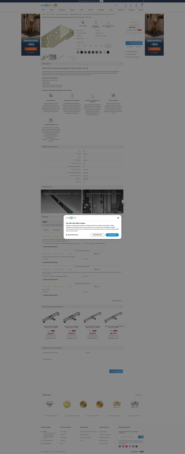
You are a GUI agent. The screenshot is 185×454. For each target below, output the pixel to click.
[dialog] (92, 227)
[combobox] (118, 218)
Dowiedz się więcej (83, 231)
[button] (72, 235)
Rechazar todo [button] (97, 234)
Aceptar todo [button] (112, 234)
